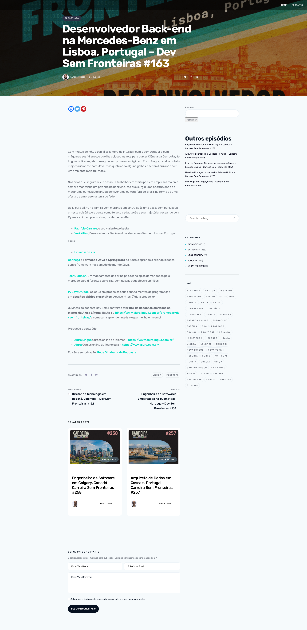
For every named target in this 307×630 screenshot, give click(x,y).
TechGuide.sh (77, 276)
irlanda (212, 338)
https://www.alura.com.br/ (140, 344)
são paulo (218, 368)
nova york (215, 350)
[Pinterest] (83, 109)
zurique (225, 379)
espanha (225, 314)
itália (226, 338)
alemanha (193, 291)
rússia (191, 362)
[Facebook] (71, 109)
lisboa (157, 375)
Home (284, 5)
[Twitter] (77, 109)
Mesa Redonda (196, 255)
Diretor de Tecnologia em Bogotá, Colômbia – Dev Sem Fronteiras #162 (91, 398)
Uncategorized (196, 266)
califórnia (227, 297)
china (217, 302)
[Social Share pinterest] (197, 76)
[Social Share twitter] (185, 76)
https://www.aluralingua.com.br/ (151, 340)
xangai (210, 379)
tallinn (218, 374)
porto (206, 356)
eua (204, 326)
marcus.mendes (77, 77)
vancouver (194, 379)
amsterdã (226, 291)
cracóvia (214, 308)
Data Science (195, 244)
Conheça (74, 260)
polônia (192, 356)
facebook (217, 326)
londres (206, 344)
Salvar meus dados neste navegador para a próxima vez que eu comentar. (108, 599)
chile (205, 302)
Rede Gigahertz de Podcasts (116, 352)
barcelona (194, 297)
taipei (191, 374)
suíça (218, 362)
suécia (205, 362)
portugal (172, 375)
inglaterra (194, 338)
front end (208, 332)
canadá (192, 302)
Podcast (192, 260)
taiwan (204, 374)
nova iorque (195, 350)
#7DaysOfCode (78, 292)
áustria (192, 385)
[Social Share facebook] (191, 76)
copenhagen (195, 308)
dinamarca (194, 314)
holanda (225, 332)
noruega (222, 344)
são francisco (197, 368)
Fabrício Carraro (85, 228)
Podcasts (297, 5)
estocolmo (220, 320)
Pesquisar (190, 107)
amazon (210, 291)
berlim (210, 297)
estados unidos (198, 320)
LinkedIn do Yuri (85, 252)
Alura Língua (83, 340)
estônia (192, 326)
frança (192, 332)
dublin (210, 314)
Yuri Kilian (81, 233)
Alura (78, 344)
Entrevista (72, 18)
